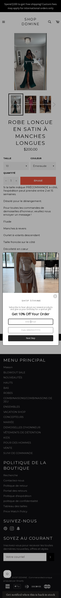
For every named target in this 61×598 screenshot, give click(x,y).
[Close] (55, 296)
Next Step (30, 338)
